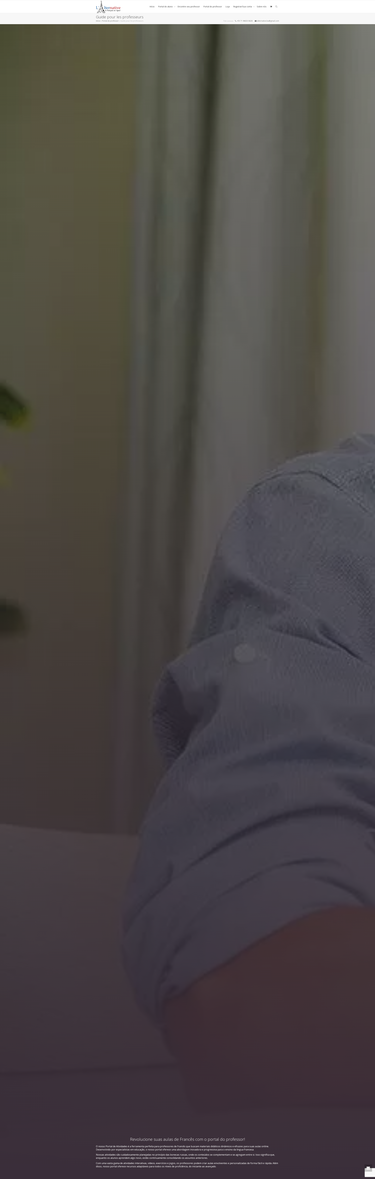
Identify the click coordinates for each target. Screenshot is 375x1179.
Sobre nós (261, 6)
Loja (227, 6)
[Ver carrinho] (271, 6)
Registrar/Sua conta (243, 6)
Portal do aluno (165, 6)
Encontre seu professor (189, 6)
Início (152, 6)
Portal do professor (212, 6)
